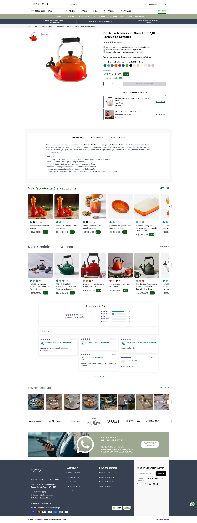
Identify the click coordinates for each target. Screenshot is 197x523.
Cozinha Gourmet (117, 16)
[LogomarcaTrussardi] (74, 421)
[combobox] (98, 4)
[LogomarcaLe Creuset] (35, 421)
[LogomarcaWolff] (113, 421)
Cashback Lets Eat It (73, 477)
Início (29, 26)
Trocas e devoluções (73, 486)
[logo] (40, 4)
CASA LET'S (153, 4)
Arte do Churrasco (136, 16)
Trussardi (57, 16)
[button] (53, 22)
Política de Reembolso (107, 482)
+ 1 (93, 280)
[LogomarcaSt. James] (55, 421)
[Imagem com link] (98, 444)
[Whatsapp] (150, 484)
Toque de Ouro (99, 16)
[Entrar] (160, 4)
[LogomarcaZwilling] (133, 421)
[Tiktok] (157, 484)
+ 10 (120, 222)
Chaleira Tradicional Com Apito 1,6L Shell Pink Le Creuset (132, 99)
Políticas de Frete (105, 473)
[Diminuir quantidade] (106, 84)
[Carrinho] (164, 4)
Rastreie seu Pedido (73, 473)
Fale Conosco (71, 482)
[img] (45, 339)
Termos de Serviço (105, 486)
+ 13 (40, 222)
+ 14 (67, 222)
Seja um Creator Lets (73, 491)
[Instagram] (153, 484)
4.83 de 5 (79, 315)
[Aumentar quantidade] (119, 84)
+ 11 (40, 280)
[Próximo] (169, 206)
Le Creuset (70, 16)
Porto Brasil (84, 16)
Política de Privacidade (107, 477)
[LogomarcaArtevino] (152, 421)
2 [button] (97, 376)
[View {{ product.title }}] (109, 101)
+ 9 (147, 222)
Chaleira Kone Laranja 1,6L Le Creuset (128, 112)
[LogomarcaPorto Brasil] (94, 421)
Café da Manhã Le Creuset (44, 26)
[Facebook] (161, 484)
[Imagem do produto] (104, 65)
